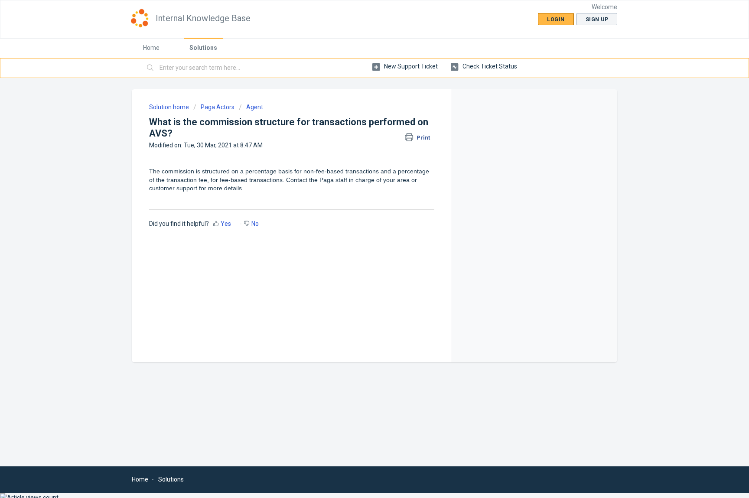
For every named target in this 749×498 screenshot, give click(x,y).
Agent (254, 107)
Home (151, 47)
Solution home (169, 107)
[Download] (358, 135)
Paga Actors (217, 107)
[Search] (150, 68)
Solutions (203, 47)
